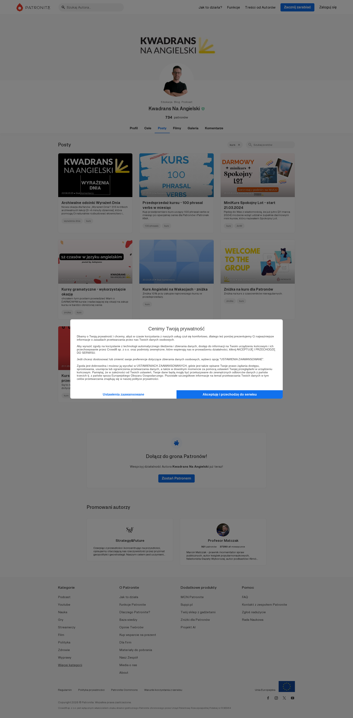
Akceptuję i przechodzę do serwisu (230, 394)
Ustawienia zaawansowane (123, 394)
